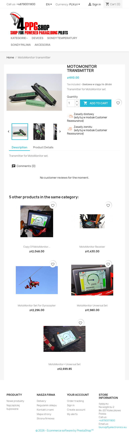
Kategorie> (19, 38)
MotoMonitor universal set (92, 305)
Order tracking (75, 401)
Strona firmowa (45, 418)
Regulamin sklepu (47, 405)
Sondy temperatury (62, 38)
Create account (76, 409)
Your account (78, 395)
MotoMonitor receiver (92, 246)
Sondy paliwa (21, 45)
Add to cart (95, 103)
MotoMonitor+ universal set (65, 364)
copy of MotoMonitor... (36, 246)
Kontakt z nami (45, 409)
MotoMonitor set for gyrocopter (37, 305)
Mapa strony (44, 414)
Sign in (71, 405)
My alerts (72, 414)
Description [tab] (19, 147)
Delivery (41, 401)
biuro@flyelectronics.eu (113, 427)
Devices (37, 38)
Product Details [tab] (43, 147)
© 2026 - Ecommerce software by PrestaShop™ (65, 430)
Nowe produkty (15, 401)
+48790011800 (25, 4)
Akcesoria (42, 45)
